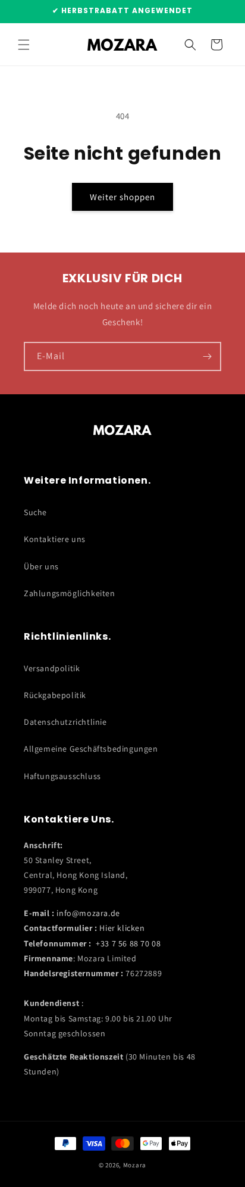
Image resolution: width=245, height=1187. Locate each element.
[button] (24, 45)
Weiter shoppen (122, 196)
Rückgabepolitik (55, 695)
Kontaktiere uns (55, 539)
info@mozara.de (88, 913)
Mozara (134, 1165)
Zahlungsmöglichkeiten (69, 593)
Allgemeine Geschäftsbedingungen (91, 748)
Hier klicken (122, 928)
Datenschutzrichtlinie (65, 721)
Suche (35, 512)
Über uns (41, 566)
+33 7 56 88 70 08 (128, 943)
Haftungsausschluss (62, 776)
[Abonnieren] (207, 356)
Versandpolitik (52, 668)
